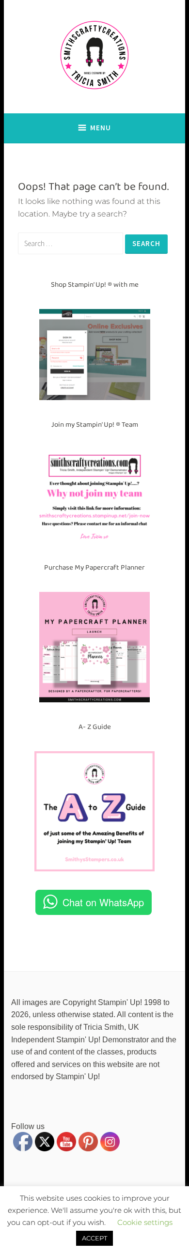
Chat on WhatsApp (103, 902)
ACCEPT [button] (94, 1238)
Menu (100, 127)
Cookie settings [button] (145, 1222)
